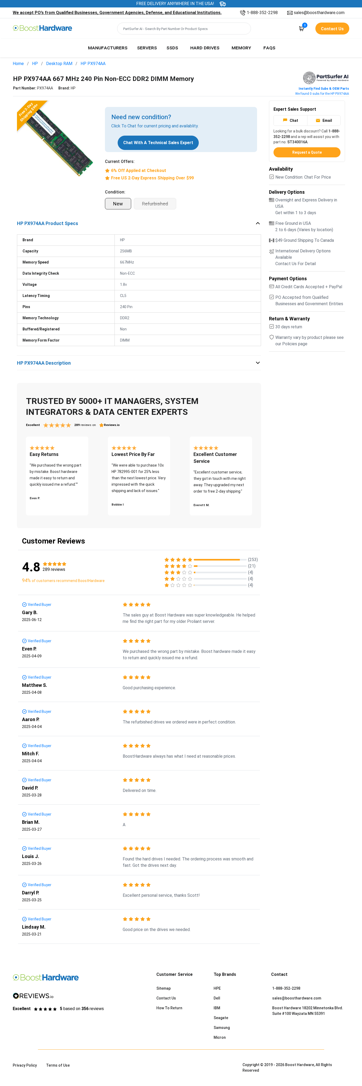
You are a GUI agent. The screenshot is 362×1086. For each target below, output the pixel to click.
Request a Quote (307, 152)
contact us (332, 28)
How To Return (169, 1008)
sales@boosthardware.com (319, 12)
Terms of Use (58, 1065)
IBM (217, 1008)
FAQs (269, 47)
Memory (241, 47)
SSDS (172, 47)
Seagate (221, 1018)
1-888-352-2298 (262, 12)
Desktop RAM (59, 63)
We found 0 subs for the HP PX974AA (322, 94)
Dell (217, 998)
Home (18, 63)
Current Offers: (120, 161)
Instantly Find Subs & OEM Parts (324, 88)
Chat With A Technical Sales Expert (158, 142)
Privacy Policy (25, 1065)
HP (35, 63)
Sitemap (163, 988)
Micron (220, 1037)
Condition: (115, 192)
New (118, 203)
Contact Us (166, 998)
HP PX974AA (93, 63)
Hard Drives (204, 47)
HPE (217, 988)
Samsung (222, 1027)
